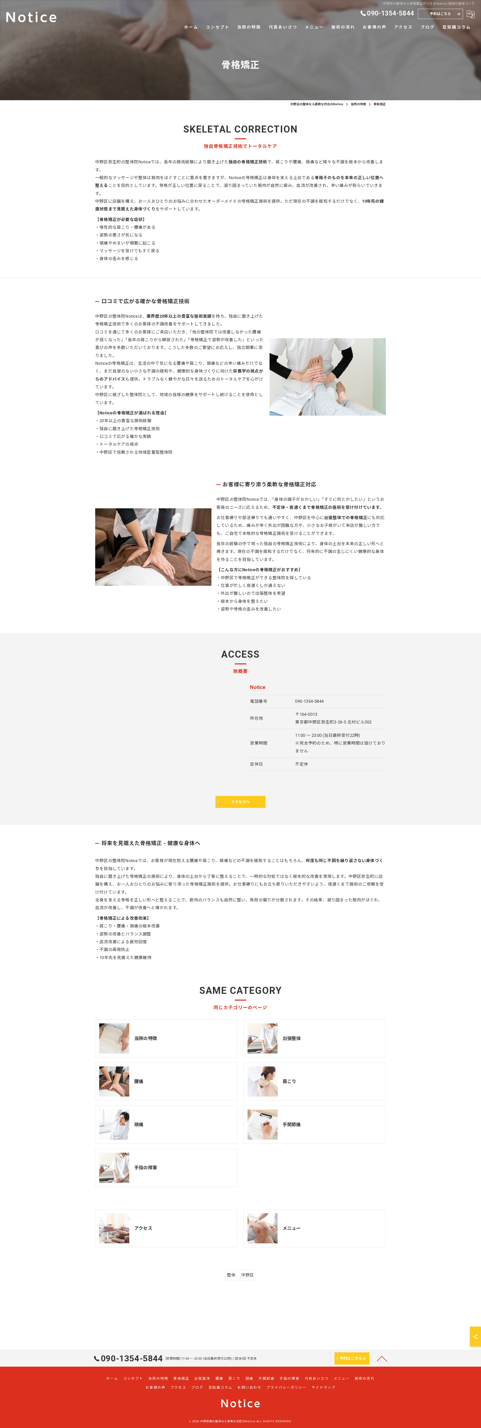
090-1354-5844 (309, 701)
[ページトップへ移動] (382, 1358)
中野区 (247, 1275)
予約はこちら (440, 14)
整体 (231, 1275)
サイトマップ (324, 1387)
